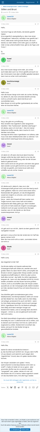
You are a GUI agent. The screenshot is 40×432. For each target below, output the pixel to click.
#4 (38, 118)
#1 (38, 24)
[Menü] (2, 2)
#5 (38, 151)
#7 (38, 225)
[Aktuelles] (38, 2)
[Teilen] (35, 24)
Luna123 (5, 12)
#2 (38, 66)
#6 (38, 183)
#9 (38, 342)
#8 (38, 254)
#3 (38, 89)
